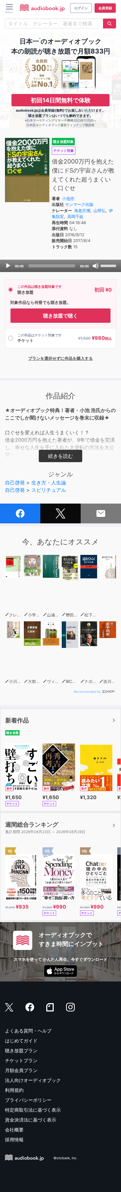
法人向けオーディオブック (33, 1080)
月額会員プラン (21, 1070)
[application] (60, 266)
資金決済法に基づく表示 (30, 1120)
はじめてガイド (21, 1041)
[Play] (8, 266)
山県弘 (99, 210)
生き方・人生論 (48, 482)
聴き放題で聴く (60, 316)
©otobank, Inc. (65, 1158)
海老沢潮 (82, 210)
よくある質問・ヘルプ (28, 1031)
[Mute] (95, 266)
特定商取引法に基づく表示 (33, 1110)
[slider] (109, 265)
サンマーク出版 (79, 204)
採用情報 (14, 1140)
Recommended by (87, 691)
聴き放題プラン (21, 1051)
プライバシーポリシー (28, 1100)
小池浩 (68, 198)
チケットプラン (21, 1060)
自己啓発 (15, 482)
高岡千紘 (75, 216)
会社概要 (14, 1130)
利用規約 (14, 1090)
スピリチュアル (48, 490)
